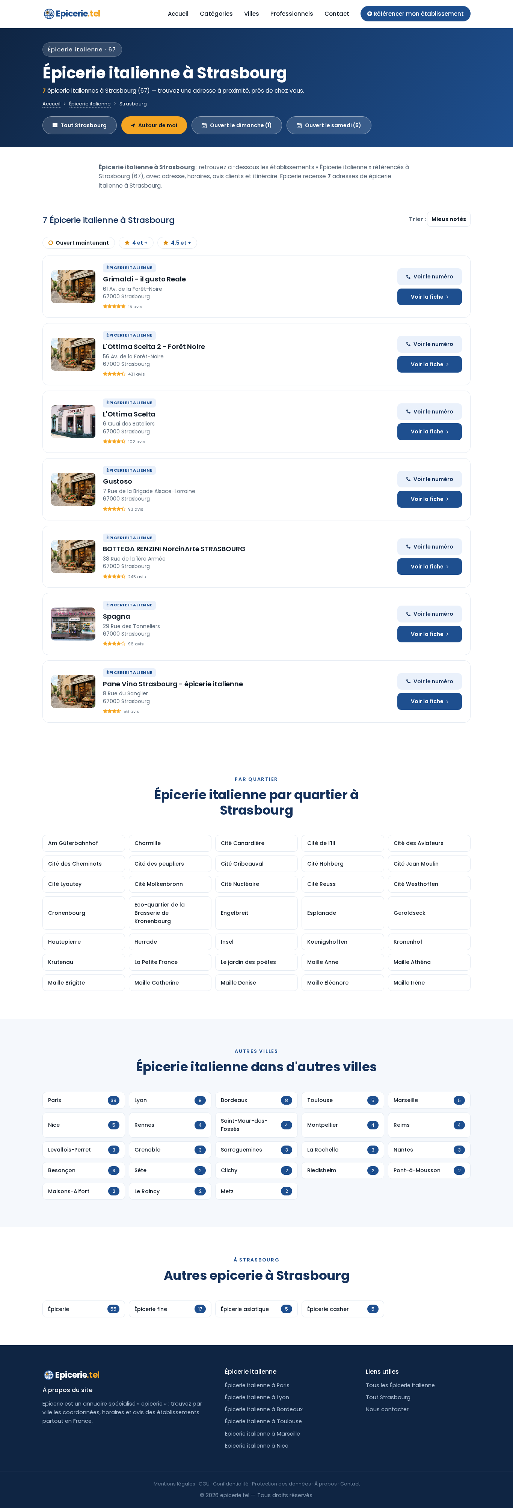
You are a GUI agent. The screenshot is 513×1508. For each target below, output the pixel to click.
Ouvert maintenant (82, 243)
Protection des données (281, 1483)
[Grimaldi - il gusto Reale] (73, 286)
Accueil (178, 14)
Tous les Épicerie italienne (400, 1385)
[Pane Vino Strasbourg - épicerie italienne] (73, 691)
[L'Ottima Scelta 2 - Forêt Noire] (73, 354)
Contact (336, 14)
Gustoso (117, 481)
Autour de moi (157, 125)
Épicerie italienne (90, 103)
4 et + (140, 243)
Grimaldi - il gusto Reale (144, 279)
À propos (325, 1483)
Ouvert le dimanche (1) (241, 125)
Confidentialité (231, 1483)
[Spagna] (73, 623)
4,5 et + (181, 243)
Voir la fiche (427, 297)
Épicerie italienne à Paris (257, 1385)
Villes (251, 14)
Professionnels (291, 14)
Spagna (116, 616)
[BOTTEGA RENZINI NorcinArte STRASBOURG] (73, 556)
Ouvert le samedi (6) (333, 125)
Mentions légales (174, 1483)
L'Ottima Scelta (129, 414)
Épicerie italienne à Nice (256, 1445)
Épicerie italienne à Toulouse (263, 1421)
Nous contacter (387, 1409)
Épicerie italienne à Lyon (257, 1397)
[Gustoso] (73, 489)
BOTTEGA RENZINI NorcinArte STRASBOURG (174, 548)
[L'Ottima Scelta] (73, 421)
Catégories (216, 14)
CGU (204, 1483)
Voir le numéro (433, 276)
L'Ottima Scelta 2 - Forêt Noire (154, 346)
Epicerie (78, 14)
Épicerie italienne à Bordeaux (264, 1409)
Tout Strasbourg (83, 125)
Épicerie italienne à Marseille (262, 1433)
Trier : (418, 219)
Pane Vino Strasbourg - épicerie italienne (173, 684)
